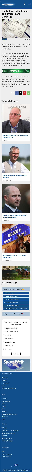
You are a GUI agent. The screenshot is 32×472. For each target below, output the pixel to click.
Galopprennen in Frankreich (12, 314)
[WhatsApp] (28, 93)
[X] (20, 93)
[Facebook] (17, 93)
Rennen (4, 39)
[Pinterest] (24, 93)
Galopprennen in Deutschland (13, 289)
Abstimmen (16, 354)
